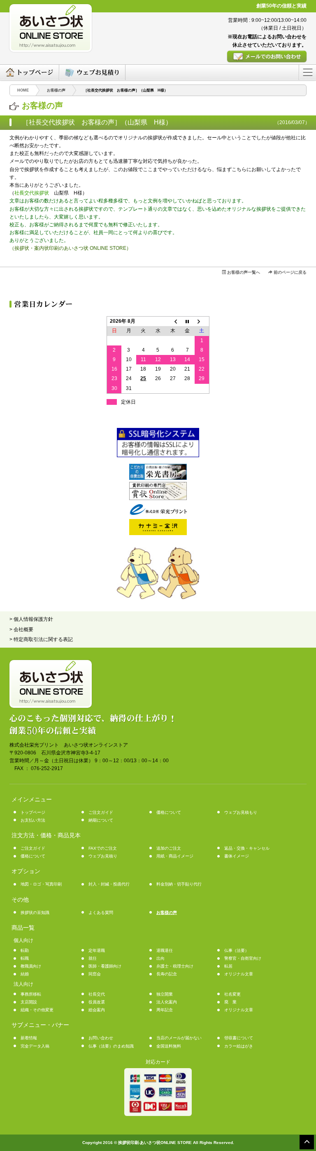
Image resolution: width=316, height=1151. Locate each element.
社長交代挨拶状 (31, 193)
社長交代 (96, 994)
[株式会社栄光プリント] (158, 513)
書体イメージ (236, 856)
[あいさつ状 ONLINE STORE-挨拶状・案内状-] (76, 28)
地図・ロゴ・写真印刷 (41, 884)
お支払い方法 (33, 820)
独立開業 (164, 994)
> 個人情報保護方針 (31, 619)
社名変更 (232, 994)
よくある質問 (100, 912)
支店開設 (29, 1002)
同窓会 (94, 974)
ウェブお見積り (102, 856)
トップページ (33, 812)
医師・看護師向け (104, 966)
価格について (168, 812)
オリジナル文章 (238, 974)
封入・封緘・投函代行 (109, 884)
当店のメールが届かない (179, 1038)
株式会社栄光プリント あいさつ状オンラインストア (68, 745)
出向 (160, 958)
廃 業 (230, 1002)
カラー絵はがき (238, 1046)
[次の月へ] (202, 322)
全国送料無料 (168, 1046)
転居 (228, 966)
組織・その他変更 (37, 1010)
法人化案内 (166, 1002)
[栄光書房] (158, 478)
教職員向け (31, 966)
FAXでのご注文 (102, 848)
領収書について (238, 1038)
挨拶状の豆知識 (35, 912)
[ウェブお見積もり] (92, 72)
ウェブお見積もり (240, 812)
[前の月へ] (172, 322)
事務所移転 (31, 994)
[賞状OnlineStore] (158, 498)
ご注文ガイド (100, 812)
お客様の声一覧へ (243, 272)
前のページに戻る (289, 272)
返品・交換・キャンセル (247, 848)
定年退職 (96, 950)
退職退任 (164, 950)
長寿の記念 (166, 974)
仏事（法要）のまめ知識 (111, 1046)
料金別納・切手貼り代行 (179, 884)
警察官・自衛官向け (242, 958)
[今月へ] (187, 322)
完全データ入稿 (35, 1046)
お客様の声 (166, 912)
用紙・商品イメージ (174, 856)
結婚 (25, 974)
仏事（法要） (236, 950)
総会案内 (96, 1010)
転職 (25, 958)
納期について (100, 820)
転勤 (25, 950)
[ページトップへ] (307, 1142)
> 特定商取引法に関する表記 (41, 639)
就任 (92, 958)
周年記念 (164, 1010)
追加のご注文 (168, 848)
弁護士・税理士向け (174, 966)
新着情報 (29, 1038)
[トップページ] (29, 72)
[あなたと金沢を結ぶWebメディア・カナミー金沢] (158, 533)
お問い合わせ (100, 1038)
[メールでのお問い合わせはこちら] (232, 56)
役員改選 (96, 1002)
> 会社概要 (21, 629)
